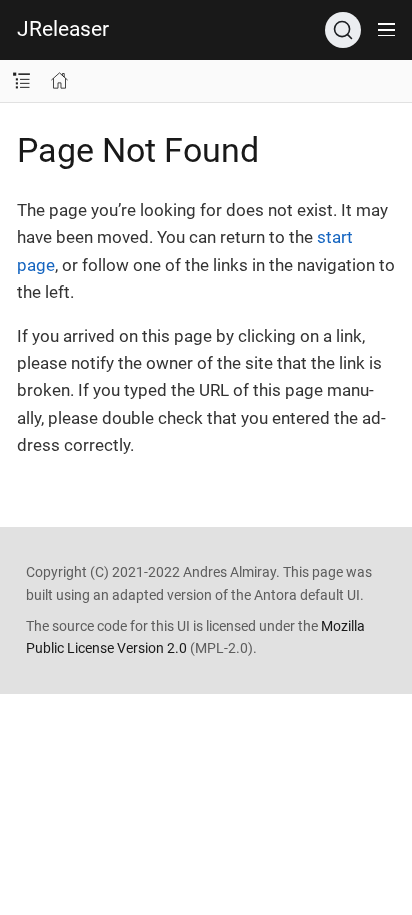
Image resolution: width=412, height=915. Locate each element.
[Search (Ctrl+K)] (343, 30)
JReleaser (63, 29)
